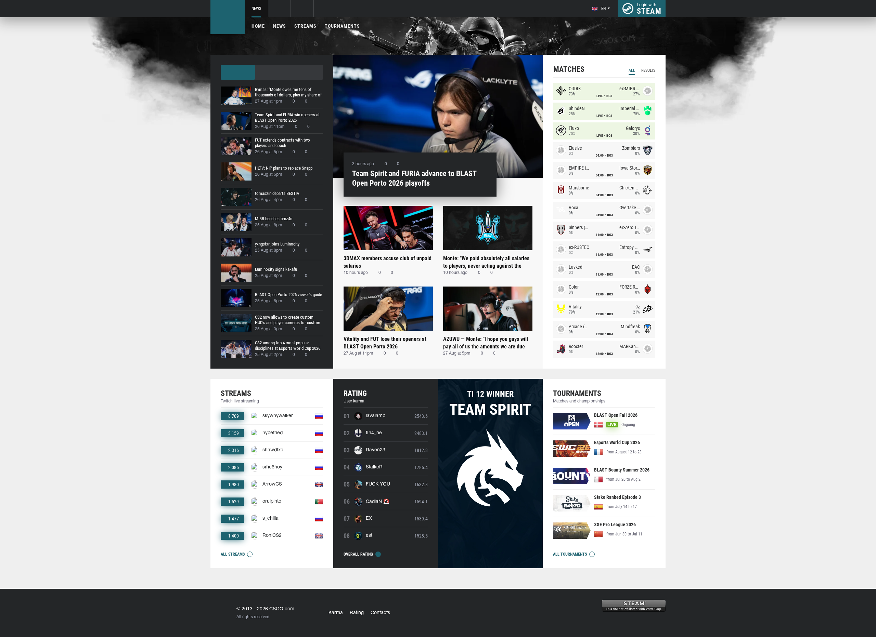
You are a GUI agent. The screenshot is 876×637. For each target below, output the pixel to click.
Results (648, 70)
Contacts (380, 613)
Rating (357, 613)
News (256, 8)
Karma (335, 613)
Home (258, 26)
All (632, 70)
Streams (305, 26)
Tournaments (342, 26)
